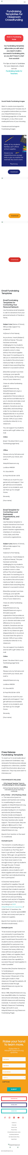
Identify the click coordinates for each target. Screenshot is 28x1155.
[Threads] (23, 1118)
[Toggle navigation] (24, 2)
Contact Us (14, 1122)
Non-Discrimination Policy (14, 1136)
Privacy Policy (14, 1129)
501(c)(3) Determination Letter (14, 1132)
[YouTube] (18, 1118)
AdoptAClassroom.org (8, 1150)
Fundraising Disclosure (14, 1134)
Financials (14, 1125)
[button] (14, 38)
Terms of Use (14, 1127)
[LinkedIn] (14, 1118)
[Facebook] (5, 1118)
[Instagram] (9, 1118)
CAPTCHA (6, 1082)
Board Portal (14, 1139)
